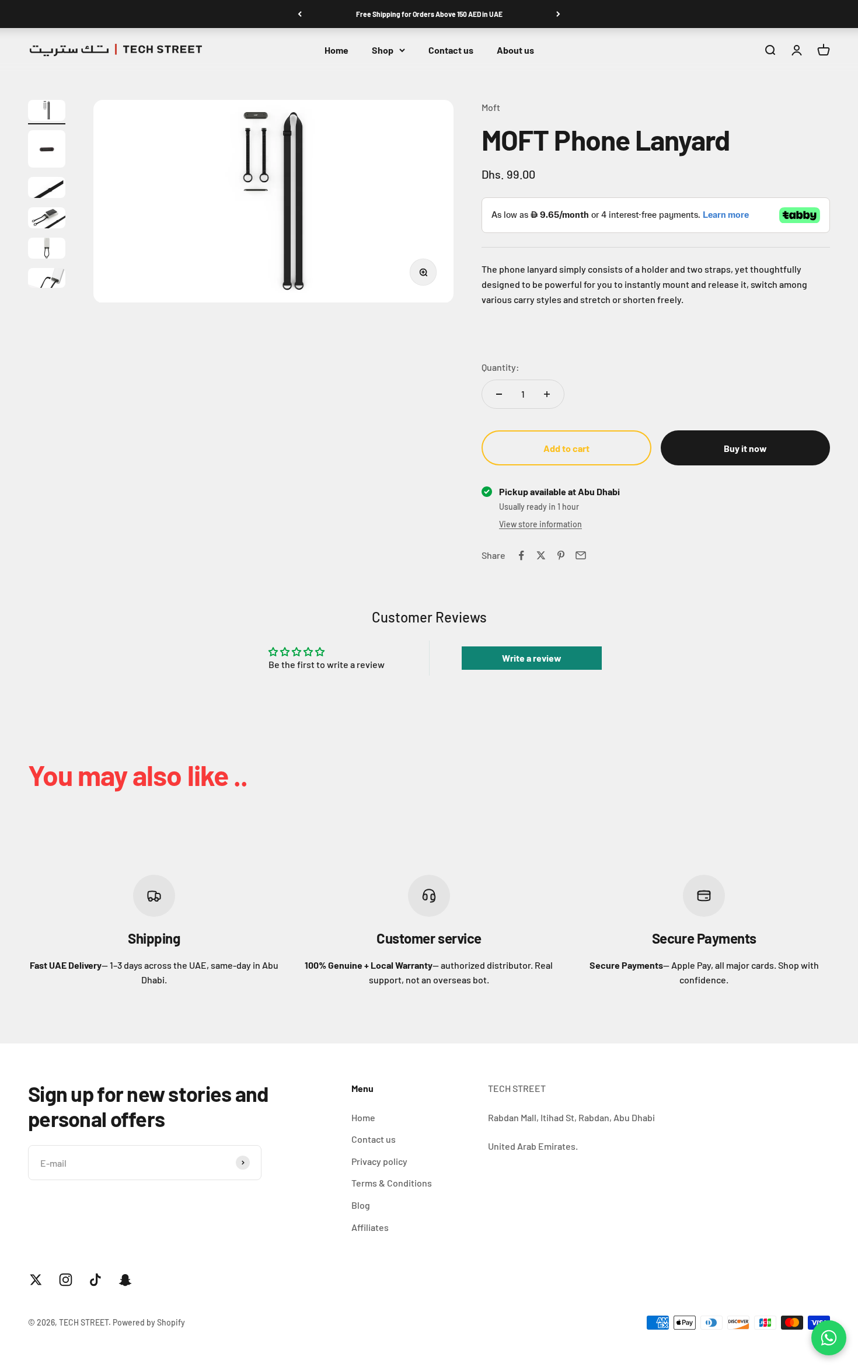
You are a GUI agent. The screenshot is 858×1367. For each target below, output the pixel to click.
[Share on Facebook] (521, 555)
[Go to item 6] (46, 279)
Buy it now (745, 448)
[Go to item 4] (46, 219)
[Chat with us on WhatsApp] (828, 1337)
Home (336, 49)
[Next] (558, 14)
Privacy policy (379, 1161)
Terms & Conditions (391, 1182)
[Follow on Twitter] (36, 1280)
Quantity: (500, 367)
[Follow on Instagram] (66, 1280)
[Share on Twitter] (541, 555)
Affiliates (370, 1227)
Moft (491, 107)
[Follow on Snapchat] (125, 1280)
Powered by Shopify (149, 1322)
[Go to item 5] (46, 250)
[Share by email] (581, 555)
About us (515, 49)
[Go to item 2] (46, 150)
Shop (382, 49)
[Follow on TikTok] (95, 1280)
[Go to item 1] (46, 112)
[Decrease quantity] (499, 394)
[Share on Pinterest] (561, 555)
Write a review (531, 657)
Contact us (450, 49)
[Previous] (300, 14)
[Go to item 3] (46, 189)
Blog (360, 1205)
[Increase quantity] (547, 394)
